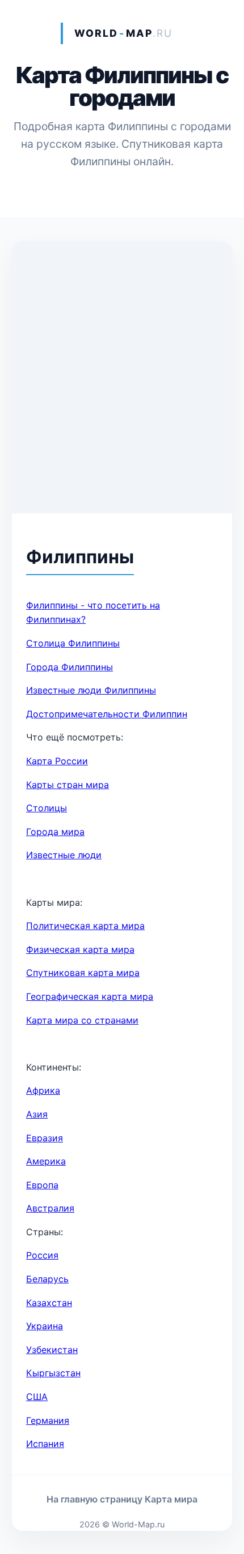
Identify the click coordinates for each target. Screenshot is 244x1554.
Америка (46, 1161)
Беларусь (47, 1279)
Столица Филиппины (73, 643)
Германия (47, 1420)
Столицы (46, 808)
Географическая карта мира (89, 996)
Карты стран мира (67, 784)
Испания (45, 1443)
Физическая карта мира (80, 949)
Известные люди (64, 855)
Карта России (57, 761)
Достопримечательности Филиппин (106, 714)
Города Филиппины (69, 667)
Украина (44, 1326)
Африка (43, 1090)
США (37, 1396)
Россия (42, 1255)
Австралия (50, 1208)
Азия (37, 1114)
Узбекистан (52, 1349)
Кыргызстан (53, 1373)
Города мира (55, 831)
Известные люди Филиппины (91, 690)
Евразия (44, 1138)
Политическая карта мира (85, 925)
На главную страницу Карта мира (122, 1499)
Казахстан (49, 1302)
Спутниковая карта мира (83, 972)
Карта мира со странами (82, 1020)
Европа (42, 1185)
